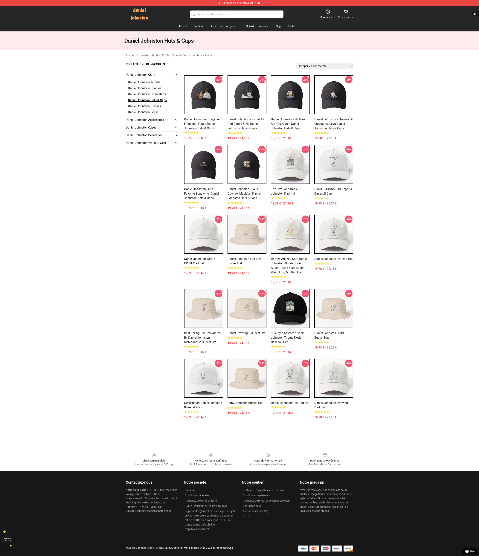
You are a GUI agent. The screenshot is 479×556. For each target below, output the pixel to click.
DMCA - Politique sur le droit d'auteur (206, 505)
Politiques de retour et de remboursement (267, 500)
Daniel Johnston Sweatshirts (147, 94)
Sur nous (190, 490)
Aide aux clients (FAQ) (255, 511)
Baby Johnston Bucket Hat (245, 403)
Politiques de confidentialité (201, 500)
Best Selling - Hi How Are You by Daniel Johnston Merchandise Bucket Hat (203, 337)
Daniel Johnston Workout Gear (146, 143)
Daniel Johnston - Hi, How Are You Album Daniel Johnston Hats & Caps (288, 123)
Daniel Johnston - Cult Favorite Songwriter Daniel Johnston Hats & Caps (201, 193)
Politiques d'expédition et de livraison (264, 490)
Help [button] (472, 551)
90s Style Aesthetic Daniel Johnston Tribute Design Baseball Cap (288, 337)
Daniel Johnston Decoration (144, 135)
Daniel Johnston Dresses (144, 106)
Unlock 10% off (7, 539)
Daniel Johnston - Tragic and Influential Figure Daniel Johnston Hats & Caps (203, 123)
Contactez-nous (252, 505)
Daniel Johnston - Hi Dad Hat (333, 259)
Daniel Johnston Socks (143, 112)
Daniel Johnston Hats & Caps (192, 55)
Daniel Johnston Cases (141, 127)
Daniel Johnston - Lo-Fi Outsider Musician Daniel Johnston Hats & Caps (244, 193)
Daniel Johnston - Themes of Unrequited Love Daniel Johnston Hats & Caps (333, 123)
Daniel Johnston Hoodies (144, 88)
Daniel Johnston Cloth (154, 55)
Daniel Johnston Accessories (145, 120)
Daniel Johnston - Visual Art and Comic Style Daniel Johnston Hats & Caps (246, 123)
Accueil (130, 55)
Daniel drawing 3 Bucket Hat (246, 333)
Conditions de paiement (256, 495)
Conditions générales (197, 495)
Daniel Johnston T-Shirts (144, 82)
